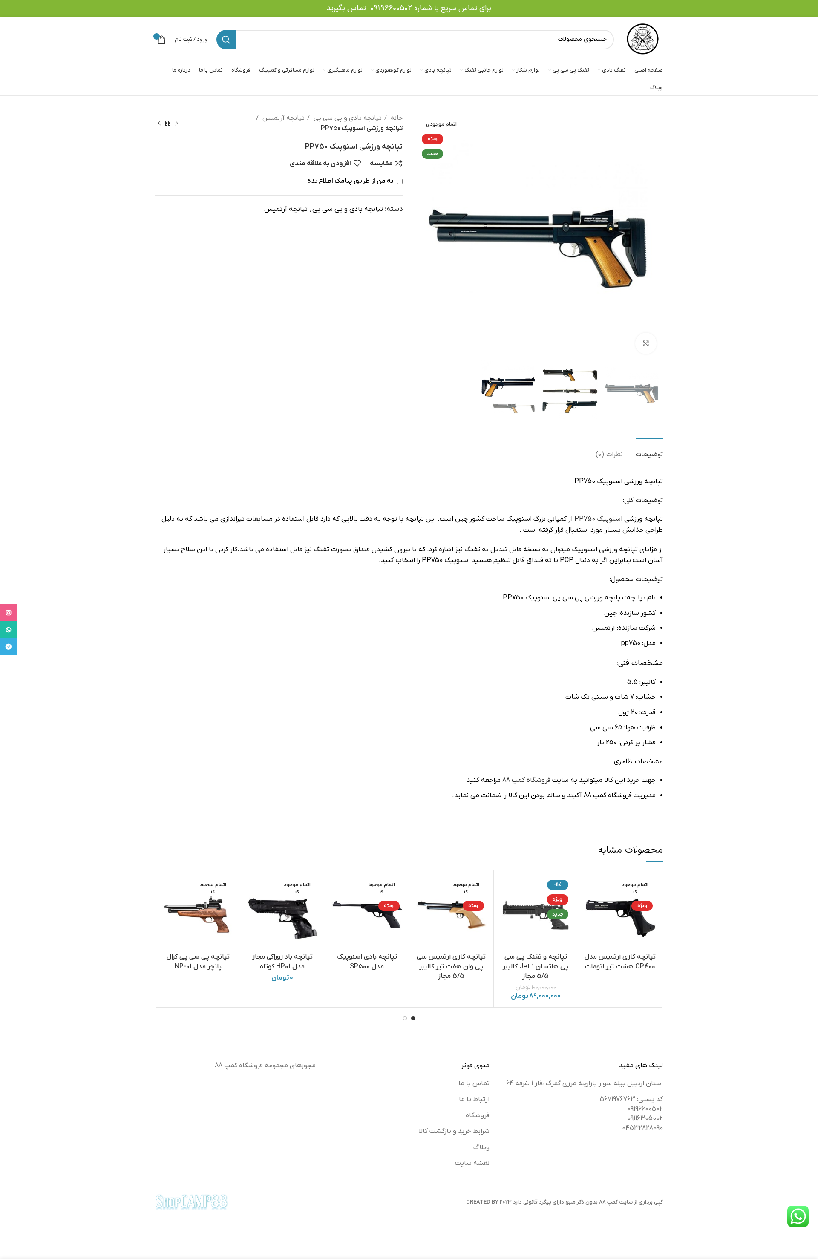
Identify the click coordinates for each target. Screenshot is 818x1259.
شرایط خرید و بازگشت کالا (454, 1131)
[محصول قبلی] (176, 123)
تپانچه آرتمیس (283, 118)
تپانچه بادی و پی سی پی (347, 118)
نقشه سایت (472, 1163)
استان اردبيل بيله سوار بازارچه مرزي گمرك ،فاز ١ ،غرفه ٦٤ (584, 1083)
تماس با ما (474, 1083)
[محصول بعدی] (159, 123)
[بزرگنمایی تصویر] (646, 343)
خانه (396, 118)
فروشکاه (478, 1115)
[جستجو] (226, 39)
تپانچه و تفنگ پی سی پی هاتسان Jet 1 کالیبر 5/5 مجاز (535, 966)
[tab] (649, 451)
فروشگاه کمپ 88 (526, 780)
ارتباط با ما (474, 1099)
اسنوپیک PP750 (597, 519)
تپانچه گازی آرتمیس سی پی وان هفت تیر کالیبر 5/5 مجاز (451, 966)
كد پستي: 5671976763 (631, 1099)
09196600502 (391, 8)
